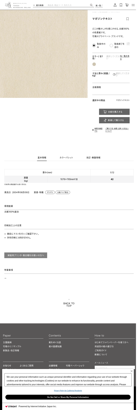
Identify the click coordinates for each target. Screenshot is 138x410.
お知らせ (7, 365)
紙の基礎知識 (55, 346)
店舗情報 (53, 365)
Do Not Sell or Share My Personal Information (68, 397)
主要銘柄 (7, 342)
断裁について (101, 354)
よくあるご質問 (26, 365)
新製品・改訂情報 (11, 350)
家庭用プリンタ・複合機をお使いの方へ (26, 255)
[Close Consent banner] (132, 371)
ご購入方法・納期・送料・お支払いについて (117, 130)
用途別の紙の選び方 (104, 346)
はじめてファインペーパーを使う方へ (111, 342)
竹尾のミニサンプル (12, 346)
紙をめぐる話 (55, 342)
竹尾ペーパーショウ (75, 365)
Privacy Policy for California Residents (68, 391)
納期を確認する (98, 130)
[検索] (91, 5)
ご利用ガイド (100, 350)
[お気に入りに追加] (127, 19)
